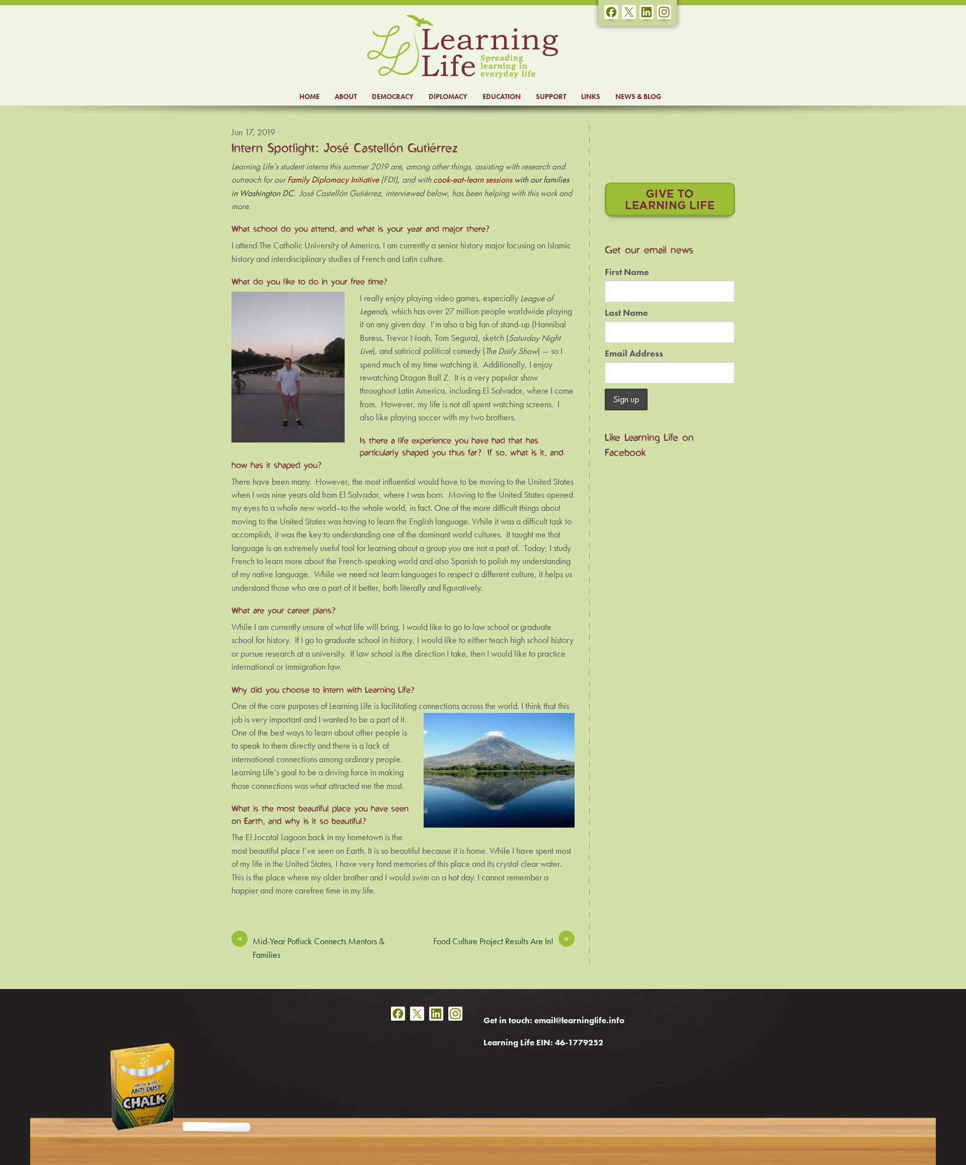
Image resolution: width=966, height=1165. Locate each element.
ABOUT (346, 96)
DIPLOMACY (448, 96)
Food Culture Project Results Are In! (501, 941)
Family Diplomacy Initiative (333, 179)
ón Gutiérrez (360, 193)
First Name (627, 272)
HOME (309, 96)
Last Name (626, 312)
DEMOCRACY (393, 96)
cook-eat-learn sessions (472, 179)
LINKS (590, 96)
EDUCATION (501, 96)
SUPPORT (551, 96)
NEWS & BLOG (638, 96)
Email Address (634, 353)
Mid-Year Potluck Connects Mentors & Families (310, 947)
